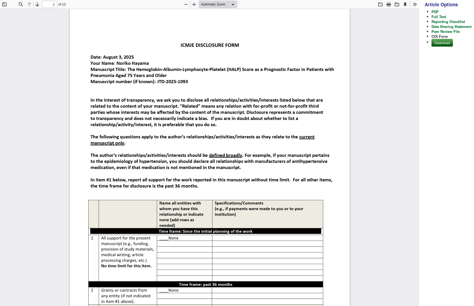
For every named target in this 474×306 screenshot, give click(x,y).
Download (442, 42)
